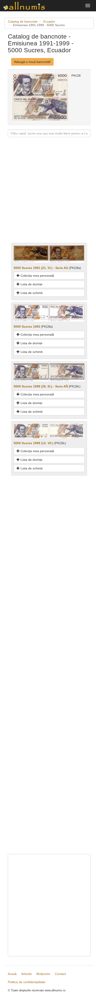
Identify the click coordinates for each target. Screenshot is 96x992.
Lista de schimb (31, 293)
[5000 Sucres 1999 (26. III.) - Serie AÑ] (31, 372)
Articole (26, 974)
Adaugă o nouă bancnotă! (32, 62)
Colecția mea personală (37, 275)
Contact (60, 974)
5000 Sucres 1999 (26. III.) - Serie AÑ (41, 386)
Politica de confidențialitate (26, 982)
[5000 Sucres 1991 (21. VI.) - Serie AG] (31, 254)
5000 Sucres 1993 (27, 326)
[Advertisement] (48, 195)
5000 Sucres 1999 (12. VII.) (33, 443)
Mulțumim (43, 974)
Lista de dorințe (31, 284)
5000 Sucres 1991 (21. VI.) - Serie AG (41, 268)
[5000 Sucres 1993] (31, 313)
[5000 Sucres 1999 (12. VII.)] (31, 430)
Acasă (12, 974)
